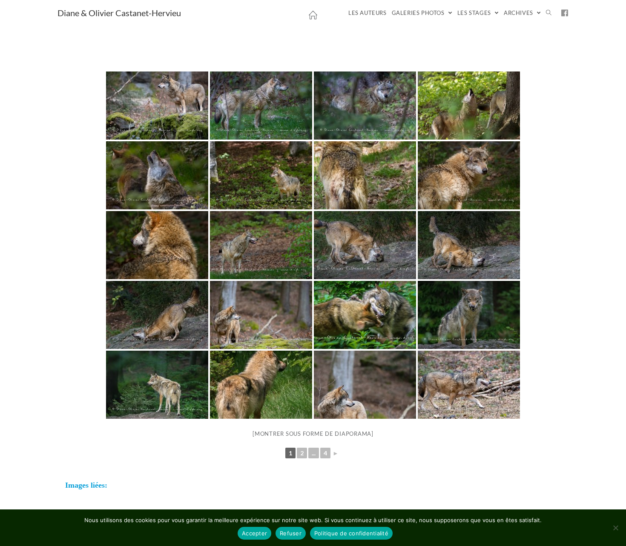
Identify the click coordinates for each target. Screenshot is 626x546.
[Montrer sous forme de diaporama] (313, 433)
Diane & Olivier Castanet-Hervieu (119, 13)
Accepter (254, 533)
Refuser (291, 533)
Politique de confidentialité (351, 533)
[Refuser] (615, 527)
